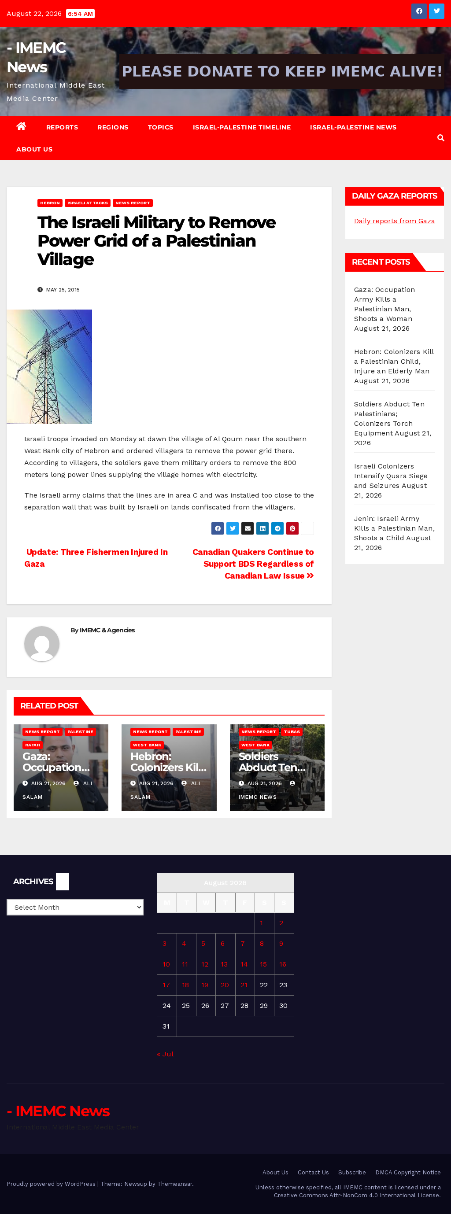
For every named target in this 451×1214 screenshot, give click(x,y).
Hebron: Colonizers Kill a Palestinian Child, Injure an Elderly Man (394, 361)
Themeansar (174, 1184)
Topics (161, 127)
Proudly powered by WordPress (52, 1184)
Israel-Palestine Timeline (242, 127)
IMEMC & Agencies (107, 630)
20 (225, 985)
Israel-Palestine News (353, 127)
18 (185, 985)
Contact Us (313, 1172)
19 (204, 985)
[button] (440, 138)
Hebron (50, 202)
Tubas (292, 731)
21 (244, 985)
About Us (34, 149)
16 (282, 964)
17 (166, 985)
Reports (62, 127)
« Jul (165, 1054)
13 (224, 964)
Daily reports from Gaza (394, 221)
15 (263, 964)
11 (185, 964)
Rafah (32, 744)
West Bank (147, 744)
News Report (132, 202)
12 (204, 964)
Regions (113, 127)
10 (166, 964)
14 (244, 964)
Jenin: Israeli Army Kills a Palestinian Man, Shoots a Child (394, 528)
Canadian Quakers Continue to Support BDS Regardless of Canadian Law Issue (253, 564)
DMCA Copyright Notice (408, 1172)
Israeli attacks (87, 202)
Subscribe (352, 1172)
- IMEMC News (58, 1111)
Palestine (80, 731)
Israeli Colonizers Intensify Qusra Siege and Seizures (391, 476)
